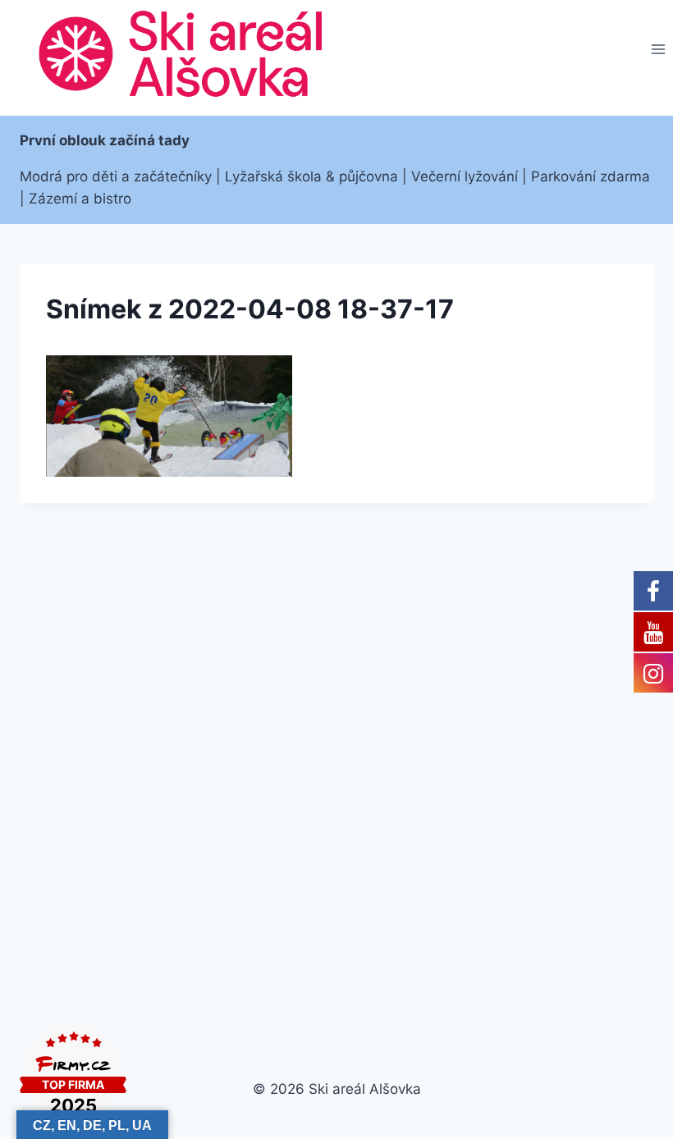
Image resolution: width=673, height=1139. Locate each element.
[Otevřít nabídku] (658, 49)
